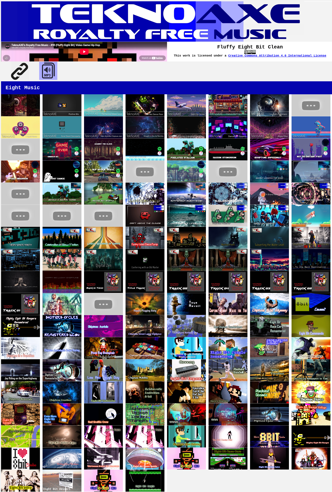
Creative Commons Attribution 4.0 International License (277, 55)
